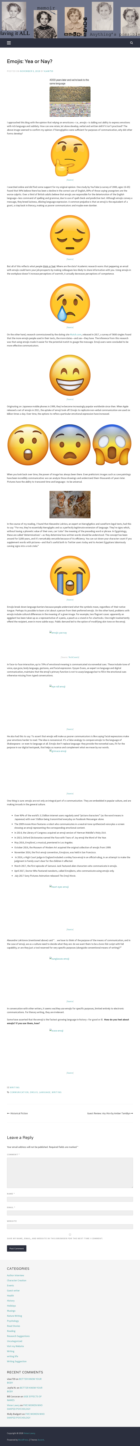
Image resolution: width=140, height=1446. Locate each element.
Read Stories (13, 1325)
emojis (34, 1092)
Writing (15, 1087)
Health (10, 1295)
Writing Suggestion (17, 1361)
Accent (41, 1439)
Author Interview (15, 1275)
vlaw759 (48, 71)
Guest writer (13, 1290)
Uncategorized (14, 1341)
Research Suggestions (18, 1336)
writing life (12, 1356)
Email (11, 1207)
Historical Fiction (19, 1113)
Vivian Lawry (13, 1405)
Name (11, 1193)
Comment (13, 1154)
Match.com (75, 334)
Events (10, 1285)
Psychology (13, 1320)
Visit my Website (15, 1346)
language (45, 1092)
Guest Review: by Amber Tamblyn (108, 1113)
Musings (11, 1310)
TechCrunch (73, 657)
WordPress (23, 1439)
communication (19, 1092)
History (10, 1300)
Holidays (11, 1305)
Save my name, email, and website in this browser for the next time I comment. (55, 1238)
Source (70, 179)
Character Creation (16, 1280)
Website (12, 1221)
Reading (11, 1331)
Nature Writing (14, 1315)
